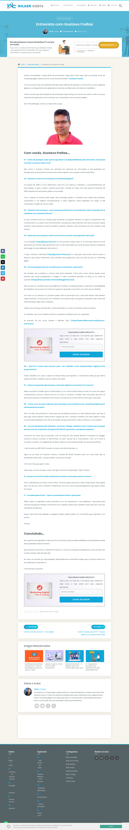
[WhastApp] (3, 257)
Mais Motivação (64, 19)
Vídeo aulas (70, 781)
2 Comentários (67, 31)
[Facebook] (37, 706)
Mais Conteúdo (71, 757)
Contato (12, 808)
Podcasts (69, 778)
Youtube (12, 793)
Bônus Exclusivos (41, 805)
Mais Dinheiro (71, 764)
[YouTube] (42, 706)
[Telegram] (3, 273)
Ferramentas (42, 797)
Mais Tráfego (71, 774)
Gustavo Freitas (76, 78)
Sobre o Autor (11, 763)
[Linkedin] (3, 268)
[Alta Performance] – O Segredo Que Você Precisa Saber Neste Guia (74, 666)
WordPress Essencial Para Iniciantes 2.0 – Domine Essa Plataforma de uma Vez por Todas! (34, 667)
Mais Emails (70, 768)
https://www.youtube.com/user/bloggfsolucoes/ (53, 280)
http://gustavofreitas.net (59, 254)
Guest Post (39, 814)
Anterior (32, 627)
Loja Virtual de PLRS (39, 764)
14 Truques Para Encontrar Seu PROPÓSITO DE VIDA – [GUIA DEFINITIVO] (93, 667)
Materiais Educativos (41, 789)
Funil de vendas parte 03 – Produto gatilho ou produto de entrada (91, 633)
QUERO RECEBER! (107, 45)
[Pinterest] (3, 279)
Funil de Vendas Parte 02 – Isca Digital (39, 632)
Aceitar (111, 826)
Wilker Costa (54, 31)
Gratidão (12, 786)
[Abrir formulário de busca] (120, 5)
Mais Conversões (72, 761)
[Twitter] (54, 706)
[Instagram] (48, 706)
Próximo (97, 627)
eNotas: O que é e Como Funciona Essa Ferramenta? (54, 666)
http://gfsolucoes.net (46, 242)
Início (23, 64)
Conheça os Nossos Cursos (12, 775)
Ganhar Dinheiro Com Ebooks (40, 777)
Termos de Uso (11, 800)
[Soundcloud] (117, 758)
